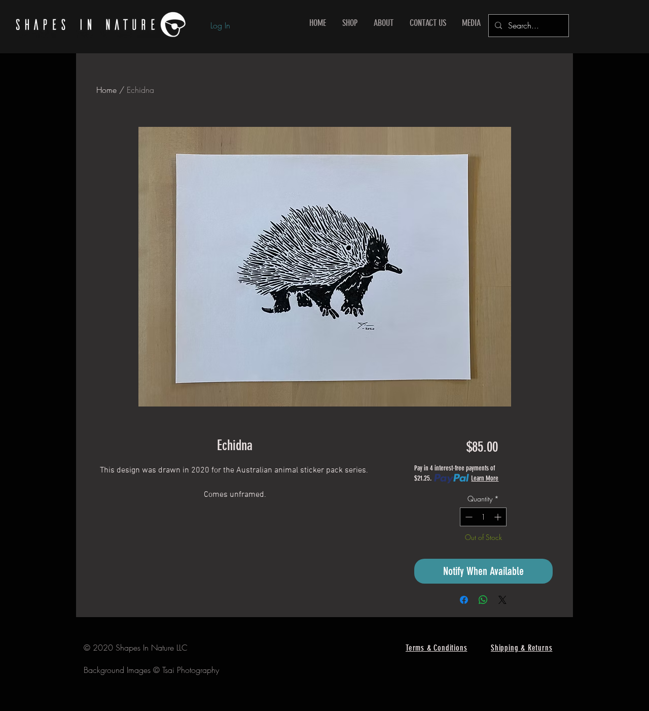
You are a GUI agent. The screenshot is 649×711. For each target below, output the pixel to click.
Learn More (484, 478)
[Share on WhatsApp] (483, 600)
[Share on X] (502, 600)
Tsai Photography (190, 669)
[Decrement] (467, 517)
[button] (350, 23)
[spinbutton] (483, 517)
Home (106, 89)
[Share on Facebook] (464, 600)
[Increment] (498, 517)
